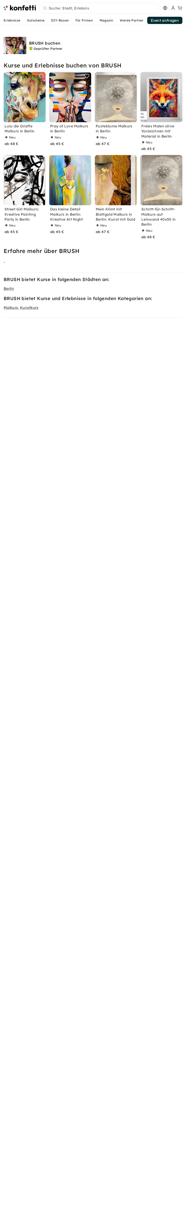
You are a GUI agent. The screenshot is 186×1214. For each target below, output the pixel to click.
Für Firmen (84, 20)
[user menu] (172, 7)
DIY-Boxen (60, 20)
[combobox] (99, 8)
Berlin (9, 288)
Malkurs (11, 307)
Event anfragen (165, 20)
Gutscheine (35, 20)
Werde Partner (131, 20)
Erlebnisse (12, 20)
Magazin (106, 20)
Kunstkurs (29, 307)
